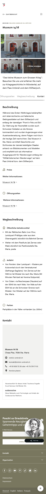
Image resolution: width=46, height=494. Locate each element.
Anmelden (23, 442)
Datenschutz (7, 478)
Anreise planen (15, 371)
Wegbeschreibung (26, 96)
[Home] (4, 6)
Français (27, 491)
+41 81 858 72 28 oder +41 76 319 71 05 (23, 366)
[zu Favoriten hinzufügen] (41, 14)
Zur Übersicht (11, 14)
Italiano (20, 491)
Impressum (7, 481)
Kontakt (41, 96)
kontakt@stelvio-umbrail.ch (19, 362)
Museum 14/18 (9, 182)
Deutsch (6, 491)
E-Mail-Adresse (7, 430)
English (13, 491)
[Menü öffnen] (40, 488)
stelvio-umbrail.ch (16, 358)
